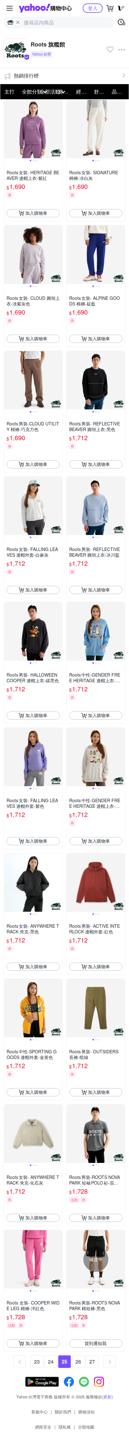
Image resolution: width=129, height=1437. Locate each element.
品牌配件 (119, 91)
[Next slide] (58, 129)
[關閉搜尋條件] (18, 22)
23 (37, 1361)
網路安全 (43, 1427)
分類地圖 (86, 1427)
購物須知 (86, 1412)
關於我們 (63, 1412)
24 (51, 1361)
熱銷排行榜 (26, 75)
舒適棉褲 (101, 91)
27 (92, 1361)
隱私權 (65, 1427)
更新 (107, 1397)
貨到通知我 (95, 1343)
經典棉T (83, 91)
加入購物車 (36, 213)
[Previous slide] (8, 129)
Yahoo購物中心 (45, 8)
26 (78, 1361)
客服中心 (39, 1412)
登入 (92, 8)
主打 (9, 91)
